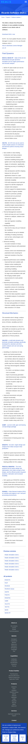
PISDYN (4, 466)
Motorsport (14, 646)
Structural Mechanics (10, 313)
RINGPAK (12, 466)
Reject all (22, 738)
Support (8, 17)
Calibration (14, 659)
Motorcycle (14, 644)
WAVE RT (10, 58)
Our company (14, 626)
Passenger (14, 649)
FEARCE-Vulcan (9, 589)
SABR (6, 601)
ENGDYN (5, 445)
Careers (14, 627)
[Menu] (26, 2)
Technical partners (14, 631)
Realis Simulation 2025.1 (12, 560)
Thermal (14, 666)
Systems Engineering (14, 677)
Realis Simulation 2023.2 (12, 569)
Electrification (14, 662)
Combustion (14, 660)
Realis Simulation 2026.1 (12, 554)
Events (14, 629)
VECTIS (7, 607)
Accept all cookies (6, 738)
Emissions (14, 664)
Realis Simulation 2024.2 (12, 563)
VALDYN (4, 340)
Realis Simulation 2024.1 (12, 566)
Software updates (15, 17)
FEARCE (4, 491)
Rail (14, 651)
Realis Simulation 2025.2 (12, 557)
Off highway (14, 647)
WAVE (6, 610)
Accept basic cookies (14, 738)
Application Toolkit (14, 679)
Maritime (14, 642)
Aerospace (14, 639)
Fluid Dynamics (8, 53)
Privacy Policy (12, 732)
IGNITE (7, 592)
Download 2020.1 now (8, 34)
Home (3, 17)
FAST (6, 583)
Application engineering (14, 714)
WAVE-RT (7, 613)
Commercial (14, 640)
